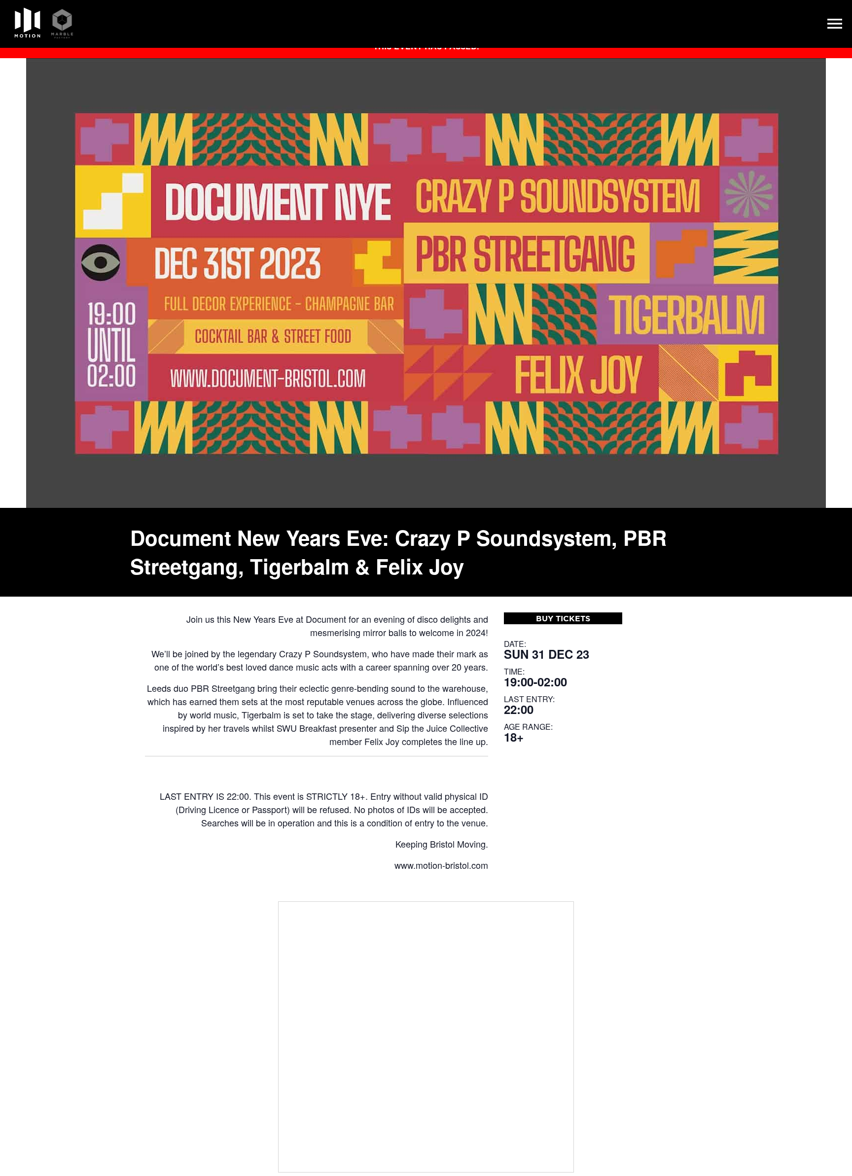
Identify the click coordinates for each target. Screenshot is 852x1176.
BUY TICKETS (563, 618)
